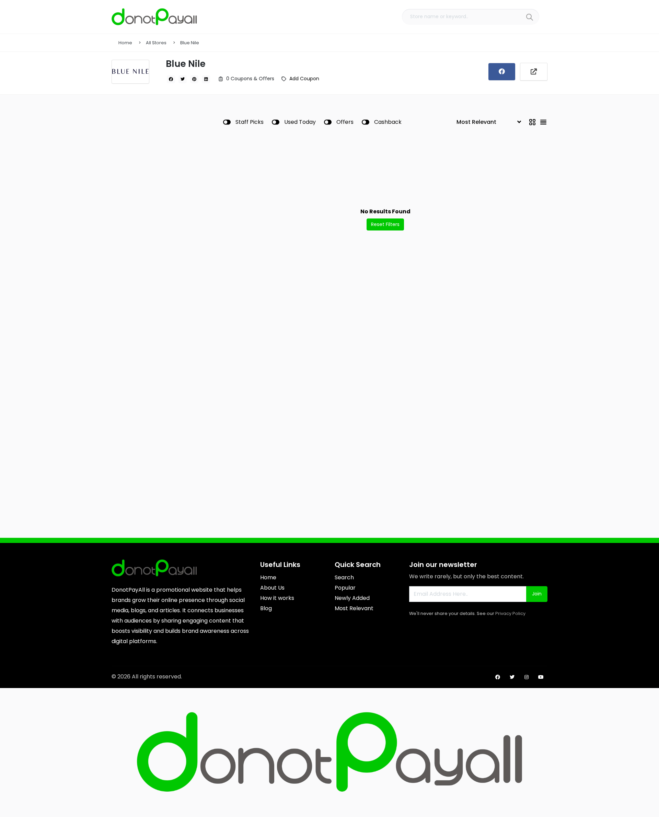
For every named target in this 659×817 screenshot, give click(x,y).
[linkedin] (206, 79)
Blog (266, 608)
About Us (272, 588)
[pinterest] (194, 79)
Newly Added (352, 598)
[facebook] (171, 79)
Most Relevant (354, 608)
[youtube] (540, 677)
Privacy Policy (510, 613)
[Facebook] (501, 71)
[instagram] (526, 677)
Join (537, 593)
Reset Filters (385, 224)
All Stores (156, 43)
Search (344, 577)
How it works (277, 598)
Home (125, 43)
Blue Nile (189, 43)
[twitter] (182, 79)
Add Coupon (304, 78)
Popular (345, 588)
